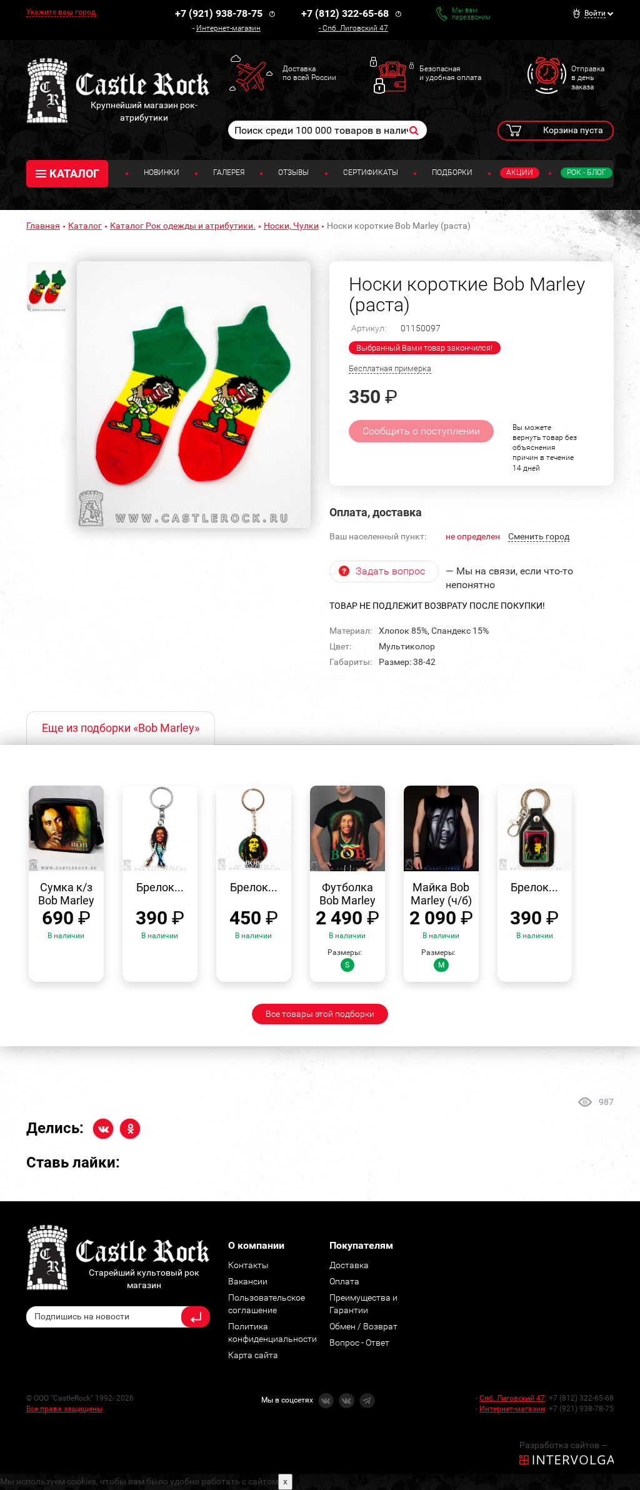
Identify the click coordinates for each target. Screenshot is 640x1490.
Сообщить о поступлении (421, 431)
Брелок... (160, 887)
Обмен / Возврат (363, 1326)
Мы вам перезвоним (471, 14)
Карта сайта (253, 1355)
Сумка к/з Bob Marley (66, 894)
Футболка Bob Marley (347, 894)
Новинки (161, 172)
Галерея (228, 172)
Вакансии (248, 1281)
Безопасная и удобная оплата (450, 73)
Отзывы (293, 172)
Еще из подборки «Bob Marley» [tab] (120, 727)
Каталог (85, 226)
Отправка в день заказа (587, 77)
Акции (519, 172)
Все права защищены (64, 1408)
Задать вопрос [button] (390, 571)
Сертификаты (370, 172)
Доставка (349, 1265)
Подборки (452, 172)
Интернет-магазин (228, 28)
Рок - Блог (586, 172)
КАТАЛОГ (74, 173)
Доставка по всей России (309, 73)
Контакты (248, 1265)
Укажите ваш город (61, 12)
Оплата (344, 1281)
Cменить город (538, 536)
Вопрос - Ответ (359, 1343)
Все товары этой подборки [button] (320, 1014)
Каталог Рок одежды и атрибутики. (183, 226)
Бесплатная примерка (390, 368)
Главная (43, 226)
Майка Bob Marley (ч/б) (441, 894)
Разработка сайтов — (563, 1445)
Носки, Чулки (291, 226)
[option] (194, 394)
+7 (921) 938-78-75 (218, 13)
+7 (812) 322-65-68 (345, 13)
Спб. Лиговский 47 (355, 28)
